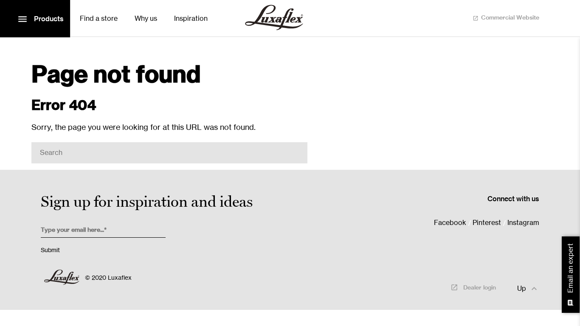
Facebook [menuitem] (450, 222)
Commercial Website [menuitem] (510, 18)
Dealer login (473, 287)
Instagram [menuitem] (523, 222)
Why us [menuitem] (146, 18)
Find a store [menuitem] (99, 18)
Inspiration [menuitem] (191, 18)
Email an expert (570, 274)
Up (528, 289)
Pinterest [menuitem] (487, 222)
